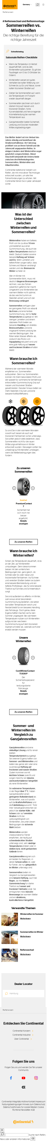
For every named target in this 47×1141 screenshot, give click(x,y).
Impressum (40, 1102)
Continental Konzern (21, 1031)
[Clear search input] (33, 1139)
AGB (32, 1110)
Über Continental (21, 1039)
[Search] (2, 1134)
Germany (26, 4)
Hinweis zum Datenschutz (33, 1104)
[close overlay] (2, 1130)
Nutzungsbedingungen (12, 1104)
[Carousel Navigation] (23, 488)
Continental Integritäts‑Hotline (15, 1102)
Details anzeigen (23, 522)
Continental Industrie (21, 1035)
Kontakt (31, 1102)
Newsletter (25, 1110)
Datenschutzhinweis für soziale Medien (20, 1107)
